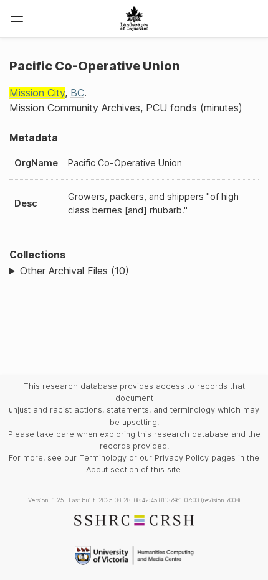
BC (77, 93)
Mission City (37, 93)
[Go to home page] (134, 18)
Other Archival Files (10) (74, 270)
